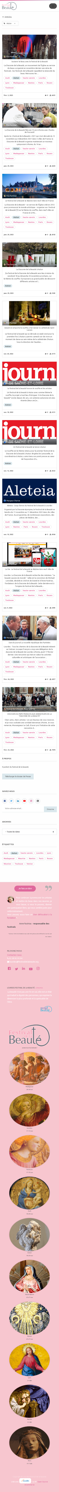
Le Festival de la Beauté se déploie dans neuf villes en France (29, 201)
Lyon (7, 83)
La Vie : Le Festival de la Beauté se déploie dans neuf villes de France (29, 570)
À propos (39, 988)
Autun (16, 78)
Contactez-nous (14, 955)
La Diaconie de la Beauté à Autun (29, 269)
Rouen (49, 83)
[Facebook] (4, 801)
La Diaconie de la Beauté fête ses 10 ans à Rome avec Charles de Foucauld (29, 131)
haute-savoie (29, 78)
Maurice (21, 858)
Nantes (31, 83)
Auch (7, 78)
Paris (40, 83)
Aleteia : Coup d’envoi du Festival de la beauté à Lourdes (29, 505)
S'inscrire (50, 809)
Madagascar (18, 83)
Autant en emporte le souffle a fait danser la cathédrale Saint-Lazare (29, 329)
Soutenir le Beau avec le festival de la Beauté (29, 61)
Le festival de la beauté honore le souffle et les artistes (29, 388)
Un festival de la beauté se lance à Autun (29, 447)
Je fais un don (25, 888)
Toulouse (9, 88)
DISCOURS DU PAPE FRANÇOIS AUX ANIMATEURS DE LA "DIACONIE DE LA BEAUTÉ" (29, 715)
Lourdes (42, 78)
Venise (30, 864)
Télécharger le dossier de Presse (18, 776)
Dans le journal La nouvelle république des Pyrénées (29, 643)
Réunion (7, 864)
